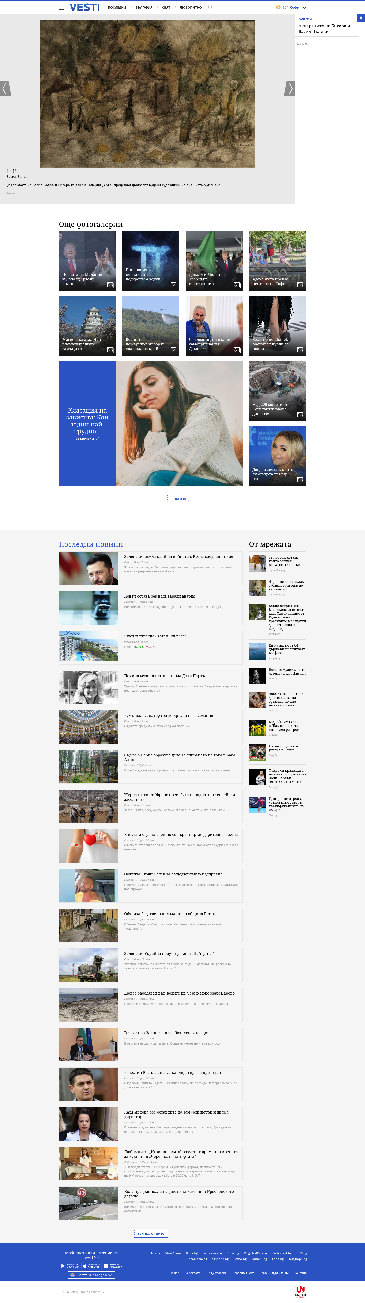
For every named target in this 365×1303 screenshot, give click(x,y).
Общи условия (217, 1273)
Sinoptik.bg (220, 1259)
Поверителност (243, 1273)
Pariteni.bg (259, 1259)
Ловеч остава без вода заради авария (159, 596)
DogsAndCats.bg (255, 1253)
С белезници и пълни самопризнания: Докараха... (209, 344)
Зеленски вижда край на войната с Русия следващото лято (180, 556)
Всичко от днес (151, 1233)
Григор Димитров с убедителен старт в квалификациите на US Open (286, 804)
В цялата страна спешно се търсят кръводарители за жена (181, 834)
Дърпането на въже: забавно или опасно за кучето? (286, 585)
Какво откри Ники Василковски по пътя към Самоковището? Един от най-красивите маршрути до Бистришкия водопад (287, 617)
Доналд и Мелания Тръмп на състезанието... (207, 279)
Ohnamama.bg (196, 1259)
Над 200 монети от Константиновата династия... (270, 409)
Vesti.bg (84, 7)
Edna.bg (278, 1259)
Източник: (11, 193)
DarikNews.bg (212, 1253)
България (144, 7)
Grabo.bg (240, 1259)
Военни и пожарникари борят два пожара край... (145, 344)
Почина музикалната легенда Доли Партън (166, 675)
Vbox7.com (173, 1253)
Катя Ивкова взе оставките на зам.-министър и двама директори (176, 1114)
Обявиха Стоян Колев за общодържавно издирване (173, 874)
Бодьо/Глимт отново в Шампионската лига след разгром (286, 726)
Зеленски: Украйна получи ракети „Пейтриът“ (169, 953)
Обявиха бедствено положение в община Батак (169, 913)
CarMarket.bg (281, 1253)
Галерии (305, 19)
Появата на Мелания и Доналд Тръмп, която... (82, 279)
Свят (166, 7)
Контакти (300, 1273)
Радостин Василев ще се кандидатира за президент (173, 1072)
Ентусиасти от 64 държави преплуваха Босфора (287, 649)
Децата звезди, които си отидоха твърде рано (272, 474)
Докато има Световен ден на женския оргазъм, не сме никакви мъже (287, 699)
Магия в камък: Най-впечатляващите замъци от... (82, 344)
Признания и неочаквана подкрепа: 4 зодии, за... (143, 276)
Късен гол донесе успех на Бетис (283, 748)
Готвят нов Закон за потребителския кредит (166, 1032)
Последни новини (91, 544)
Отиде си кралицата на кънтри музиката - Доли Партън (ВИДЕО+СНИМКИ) (287, 776)
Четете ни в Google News (95, 1275)
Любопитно (191, 7)
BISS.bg (302, 1253)
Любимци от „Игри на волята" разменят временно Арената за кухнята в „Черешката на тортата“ (181, 1154)
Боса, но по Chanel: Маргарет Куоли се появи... (270, 344)
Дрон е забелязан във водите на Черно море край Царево (179, 993)
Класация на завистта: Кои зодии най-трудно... (87, 420)
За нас (174, 1273)
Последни (117, 7)
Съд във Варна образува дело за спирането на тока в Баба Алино (179, 757)
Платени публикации (274, 1273)
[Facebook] (306, 1278)
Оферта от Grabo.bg (136, 641)
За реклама (193, 1273)
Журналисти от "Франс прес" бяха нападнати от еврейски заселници (179, 797)
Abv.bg (155, 1253)
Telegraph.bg (298, 1259)
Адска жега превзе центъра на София (270, 281)
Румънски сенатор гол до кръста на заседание (168, 715)
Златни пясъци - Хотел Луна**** (155, 636)
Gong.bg (192, 1253)
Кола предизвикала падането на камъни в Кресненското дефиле (179, 1194)
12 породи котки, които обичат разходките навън (284, 561)
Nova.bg (233, 1253)
